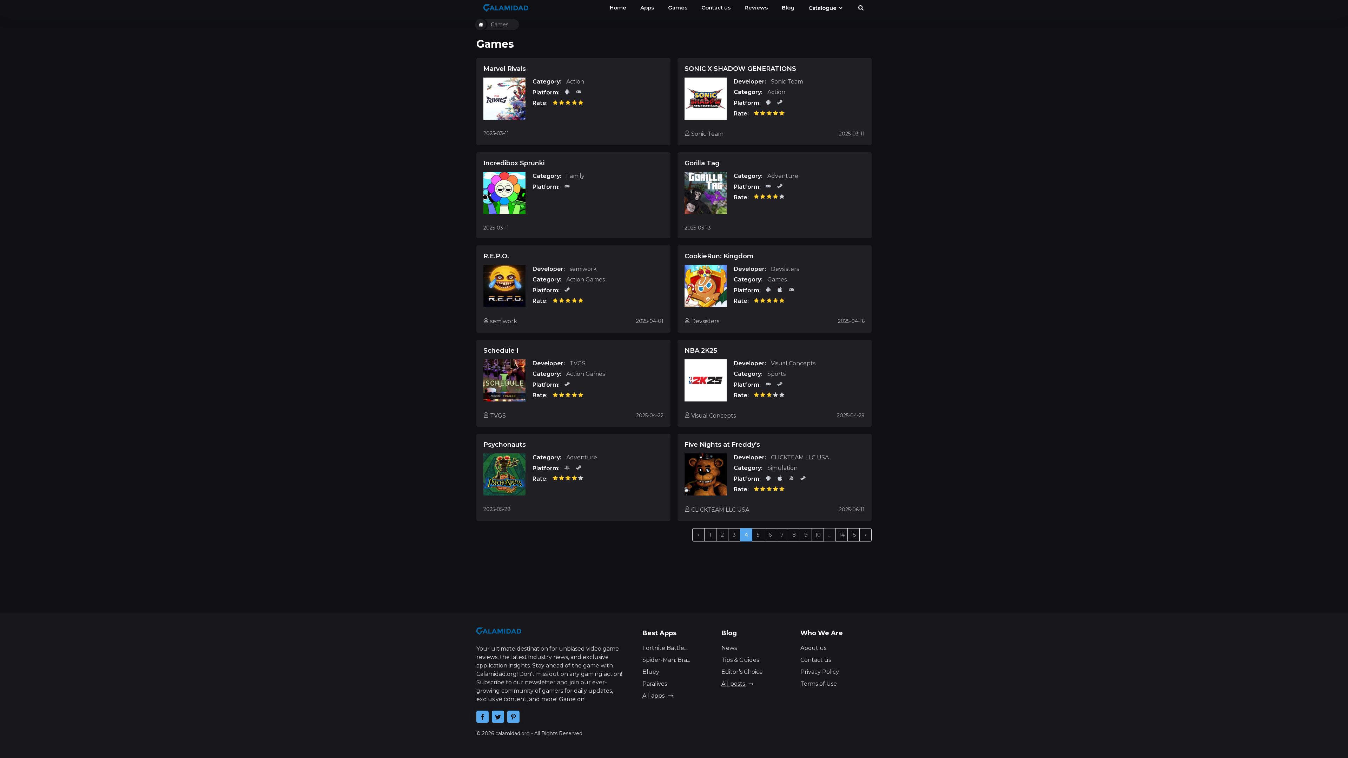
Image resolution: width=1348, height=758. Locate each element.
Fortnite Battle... (664, 648)
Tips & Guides (740, 660)
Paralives (654, 683)
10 (818, 534)
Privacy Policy (819, 672)
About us (813, 648)
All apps (654, 695)
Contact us (815, 660)
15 (853, 534)
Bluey (650, 672)
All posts (733, 683)
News (729, 648)
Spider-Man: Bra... (666, 660)
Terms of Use (818, 683)
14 (842, 534)
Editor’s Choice (742, 672)
